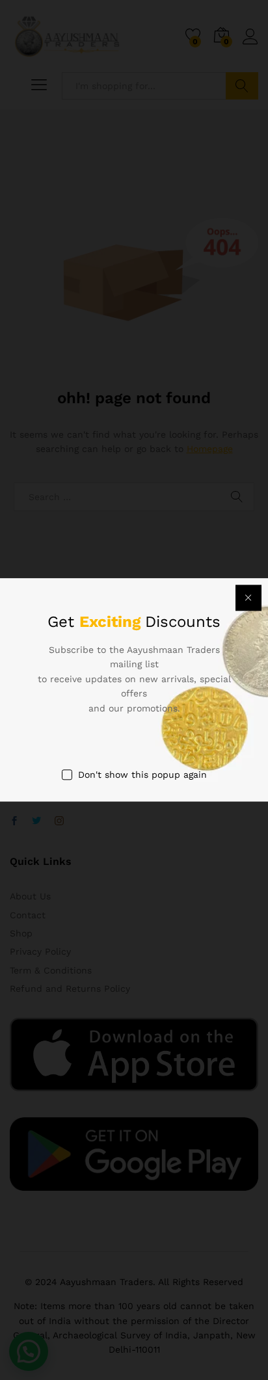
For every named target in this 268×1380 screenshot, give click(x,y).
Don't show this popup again (142, 774)
